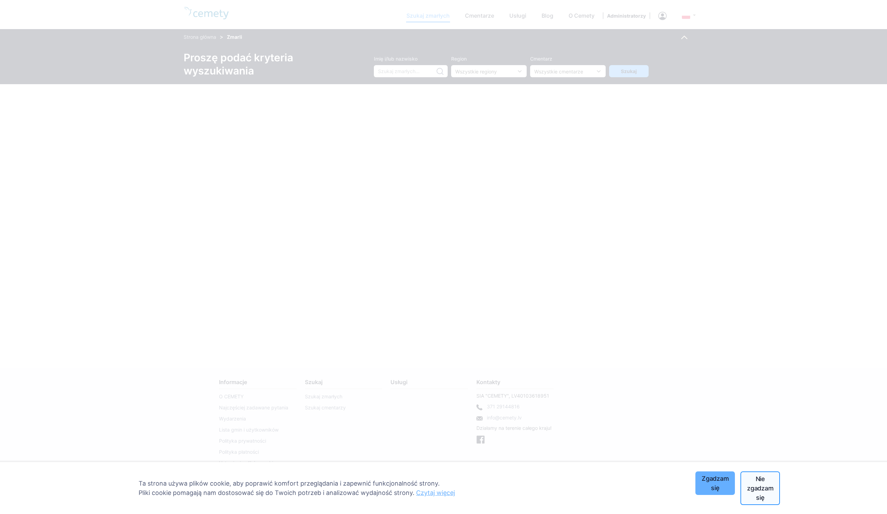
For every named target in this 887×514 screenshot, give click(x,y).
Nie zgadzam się (760, 488)
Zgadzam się (715, 483)
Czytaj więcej (435, 492)
